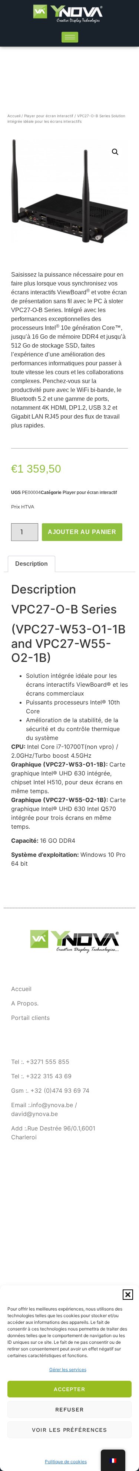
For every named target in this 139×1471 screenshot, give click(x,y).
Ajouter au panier (82, 532)
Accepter (69, 1389)
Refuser (69, 1409)
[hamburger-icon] (70, 37)
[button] (128, 1294)
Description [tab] (31, 564)
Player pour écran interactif (48, 116)
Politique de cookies (66, 1461)
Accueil (13, 116)
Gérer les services (67, 1369)
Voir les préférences (69, 1430)
